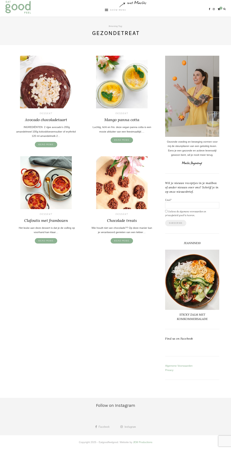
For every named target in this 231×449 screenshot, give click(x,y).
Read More (46, 144)
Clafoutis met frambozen (46, 220)
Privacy (169, 370)
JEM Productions (142, 442)
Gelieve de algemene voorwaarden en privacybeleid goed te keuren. (185, 213)
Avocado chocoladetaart (46, 119)
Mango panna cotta (121, 119)
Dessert (46, 113)
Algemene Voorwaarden (179, 365)
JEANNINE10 (192, 243)
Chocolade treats (122, 220)
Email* (168, 200)
